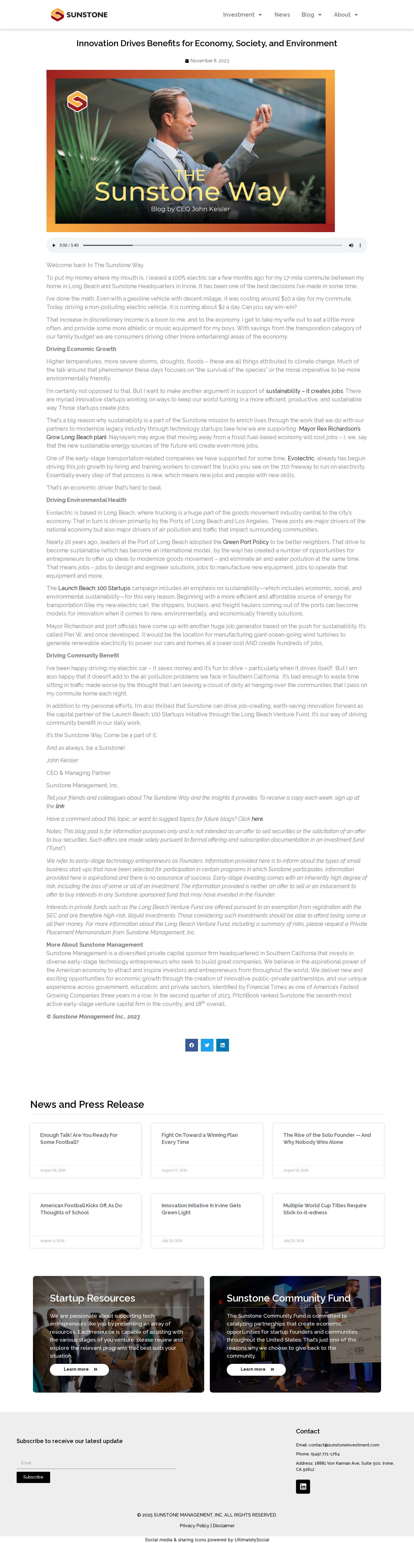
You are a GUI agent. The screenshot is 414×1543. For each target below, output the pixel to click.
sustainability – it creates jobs (304, 391)
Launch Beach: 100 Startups (94, 588)
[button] (191, 1045)
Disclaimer (224, 1525)
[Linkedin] (303, 1487)
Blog (307, 14)
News (282, 14)
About (342, 14)
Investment (239, 14)
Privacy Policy (194, 1525)
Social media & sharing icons (175, 1539)
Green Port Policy (246, 542)
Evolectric (301, 458)
